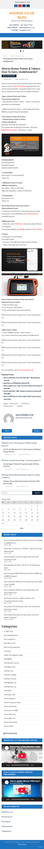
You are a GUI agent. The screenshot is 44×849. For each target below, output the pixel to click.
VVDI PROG (7, 691)
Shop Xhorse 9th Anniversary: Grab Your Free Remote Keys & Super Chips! (22, 608)
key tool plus (14, 403)
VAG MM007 (8, 659)
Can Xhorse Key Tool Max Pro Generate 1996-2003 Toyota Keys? (8, 431)
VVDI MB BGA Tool (10, 683)
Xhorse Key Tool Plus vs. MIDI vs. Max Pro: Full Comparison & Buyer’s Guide (19, 599)
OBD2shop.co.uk (7, 812)
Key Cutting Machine (11, 635)
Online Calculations (19, 86)
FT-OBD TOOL (8, 631)
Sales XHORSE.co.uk (21, 79)
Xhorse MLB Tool (9, 718)
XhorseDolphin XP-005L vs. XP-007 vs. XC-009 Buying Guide (22, 566)
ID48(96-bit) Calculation (9, 130)
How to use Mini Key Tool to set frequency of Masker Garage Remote (22, 451)
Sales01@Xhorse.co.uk (26, 27)
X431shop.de (6, 821)
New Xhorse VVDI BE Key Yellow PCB (16, 383)
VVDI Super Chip (9, 694)
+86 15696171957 (26, 25)
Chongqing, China (25, 30)
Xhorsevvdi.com (7, 817)
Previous (4, 44)
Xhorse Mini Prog (9, 714)
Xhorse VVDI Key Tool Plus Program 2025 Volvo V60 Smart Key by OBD (21, 558)
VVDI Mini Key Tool (10, 687)
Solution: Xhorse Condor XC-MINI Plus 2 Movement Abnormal (38, 431)
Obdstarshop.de (7, 826)
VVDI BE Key (18, 224)
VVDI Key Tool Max (10, 675)
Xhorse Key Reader (10, 706)
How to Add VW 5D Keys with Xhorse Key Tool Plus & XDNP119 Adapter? (21, 616)
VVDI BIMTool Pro (10, 667)
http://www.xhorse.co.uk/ (24, 418)
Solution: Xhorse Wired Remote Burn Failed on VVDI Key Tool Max (21, 482)
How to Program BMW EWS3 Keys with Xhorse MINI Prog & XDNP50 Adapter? (23, 575)
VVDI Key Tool (8, 671)
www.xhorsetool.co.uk (25, 370)
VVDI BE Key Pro (8, 406)
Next (39, 44)
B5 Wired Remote (32, 214)
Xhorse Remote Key (9, 76)
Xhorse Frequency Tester (12, 702)
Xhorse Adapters (9, 698)
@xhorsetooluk (10, 733)
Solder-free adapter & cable (13, 655)
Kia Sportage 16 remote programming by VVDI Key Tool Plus (21, 465)
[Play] (4, 765)
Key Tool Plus (37, 229)
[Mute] (36, 765)
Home (40, 847)
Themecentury (22, 844)
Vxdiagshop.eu (7, 831)
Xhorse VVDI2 (8, 726)
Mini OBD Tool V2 (9, 643)
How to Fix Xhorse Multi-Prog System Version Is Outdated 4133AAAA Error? (23, 541)
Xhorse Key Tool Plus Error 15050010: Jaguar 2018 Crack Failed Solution (23, 550)
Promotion (7, 651)
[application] (22, 755)
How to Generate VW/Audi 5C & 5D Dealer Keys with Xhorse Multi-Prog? (21, 591)
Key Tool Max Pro (9, 639)
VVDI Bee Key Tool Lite (11, 663)
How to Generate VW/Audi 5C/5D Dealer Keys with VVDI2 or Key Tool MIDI (23, 583)
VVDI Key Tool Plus (10, 679)
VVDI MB (22, 229)
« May (21, 528)
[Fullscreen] (40, 765)
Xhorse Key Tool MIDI (11, 710)
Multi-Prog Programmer (12, 647)
